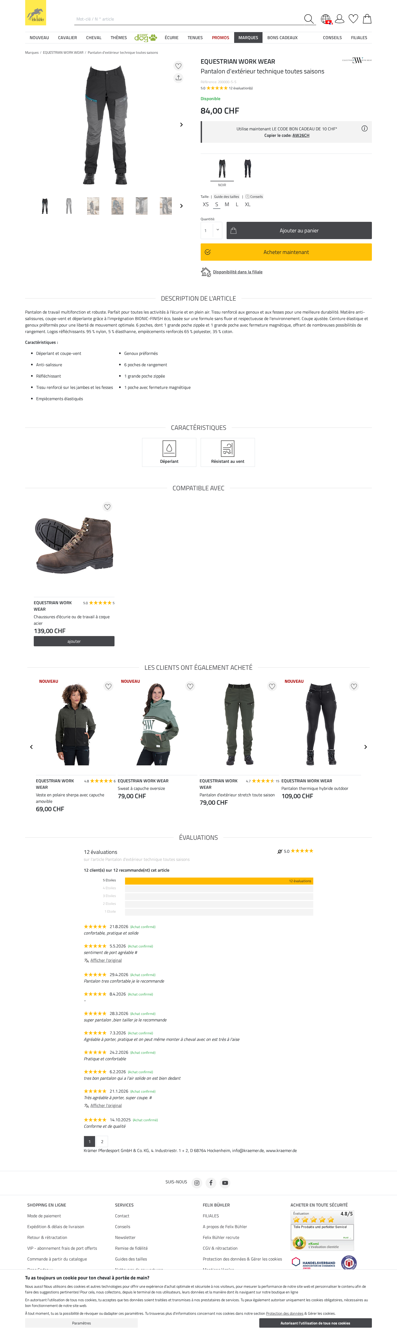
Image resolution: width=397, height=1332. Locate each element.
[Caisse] (367, 18)
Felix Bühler (216, 1205)
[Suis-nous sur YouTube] (225, 1183)
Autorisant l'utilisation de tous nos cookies (315, 1323)
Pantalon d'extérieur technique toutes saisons (123, 52)
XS (206, 204)
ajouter (74, 641)
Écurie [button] (172, 37)
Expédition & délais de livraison (55, 1226)
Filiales (359, 37)
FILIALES (211, 1215)
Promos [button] (220, 37)
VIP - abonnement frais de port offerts (62, 1248)
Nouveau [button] (39, 37)
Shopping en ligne (46, 1205)
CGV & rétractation (220, 1248)
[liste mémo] (353, 18)
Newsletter (125, 1237)
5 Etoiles (109, 880)
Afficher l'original (106, 960)
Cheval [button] (94, 37)
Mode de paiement (44, 1215)
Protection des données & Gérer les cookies (242, 1259)
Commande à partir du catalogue (57, 1259)
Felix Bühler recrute (221, 1237)
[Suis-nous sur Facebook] (211, 1183)
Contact (122, 1215)
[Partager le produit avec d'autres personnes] (178, 78)
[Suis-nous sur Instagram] (196, 1183)
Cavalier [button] (67, 37)
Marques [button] (248, 37)
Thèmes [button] (119, 37)
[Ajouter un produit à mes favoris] (178, 66)
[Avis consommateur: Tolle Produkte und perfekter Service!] (322, 1230)
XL (248, 204)
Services (124, 1205)
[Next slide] (181, 124)
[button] (146, 37)
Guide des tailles (226, 196)
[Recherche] (310, 19)
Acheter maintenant (286, 252)
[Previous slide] (29, 124)
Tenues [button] (195, 37)
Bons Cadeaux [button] (282, 37)
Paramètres (81, 1323)
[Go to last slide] (31, 746)
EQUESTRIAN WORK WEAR (63, 52)
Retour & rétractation (47, 1237)
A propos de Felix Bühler (225, 1226)
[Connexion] (339, 18)
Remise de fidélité (131, 1248)
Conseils (257, 196)
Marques (32, 52)
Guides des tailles (131, 1259)
